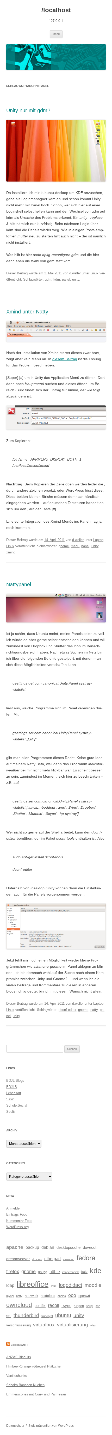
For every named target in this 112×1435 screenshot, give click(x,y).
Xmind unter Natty (27, 311)
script (89, 1306)
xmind (10, 552)
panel (66, 279)
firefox (12, 1271)
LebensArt (19, 1344)
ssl (8, 1316)
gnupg (42, 1272)
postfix (40, 1306)
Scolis (11, 1112)
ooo (72, 1295)
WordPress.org (17, 1227)
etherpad (52, 1258)
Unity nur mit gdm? (28, 110)
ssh (98, 1306)
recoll (53, 1305)
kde (95, 1271)
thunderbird (26, 1315)
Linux (94, 273)
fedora (86, 1258)
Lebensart (13, 1093)
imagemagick (70, 1272)
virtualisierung (72, 1324)
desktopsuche (68, 1247)
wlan (93, 1325)
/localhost (56, 9)
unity (75, 279)
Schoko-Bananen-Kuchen (25, 1385)
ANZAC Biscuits (18, 1357)
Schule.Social (16, 1105)
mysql (10, 1295)
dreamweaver (18, 1259)
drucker (37, 1259)
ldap (10, 1285)
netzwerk (31, 1296)
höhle (54, 1271)
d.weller (75, 273)
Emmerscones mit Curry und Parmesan (36, 1394)
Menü (56, 33)
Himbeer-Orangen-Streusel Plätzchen (34, 1366)
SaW (10, 1099)
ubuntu (63, 1315)
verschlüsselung (18, 1325)
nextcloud (48, 1296)
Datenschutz (15, 1426)
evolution (68, 1259)
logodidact (70, 1285)
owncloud (19, 1305)
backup (32, 1247)
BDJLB (11, 1087)
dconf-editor (67, 1010)
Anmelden (13, 1208)
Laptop (98, 540)
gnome (64, 546)
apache (14, 1247)
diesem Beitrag (64, 359)
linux (54, 1285)
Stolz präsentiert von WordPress (51, 1426)
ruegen (79, 1306)
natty (94, 1010)
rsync (66, 1305)
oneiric (62, 1295)
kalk (84, 1272)
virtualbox (44, 1324)
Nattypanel (18, 584)
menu (75, 546)
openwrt (84, 1296)
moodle (93, 1285)
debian (47, 1247)
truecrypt (47, 1316)
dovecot (89, 1247)
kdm (56, 279)
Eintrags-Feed (16, 1214)
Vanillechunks (16, 1376)
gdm (48, 279)
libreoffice (32, 1284)
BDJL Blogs (15, 1081)
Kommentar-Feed (19, 1221)
